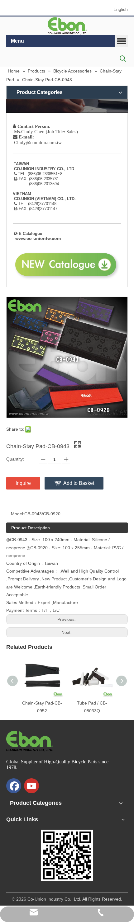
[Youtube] (31, 785)
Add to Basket (78, 483)
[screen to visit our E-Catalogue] (67, 855)
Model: (17, 513)
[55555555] (67, 26)
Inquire (23, 483)
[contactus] (67, 105)
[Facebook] (13, 785)
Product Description (30, 527)
